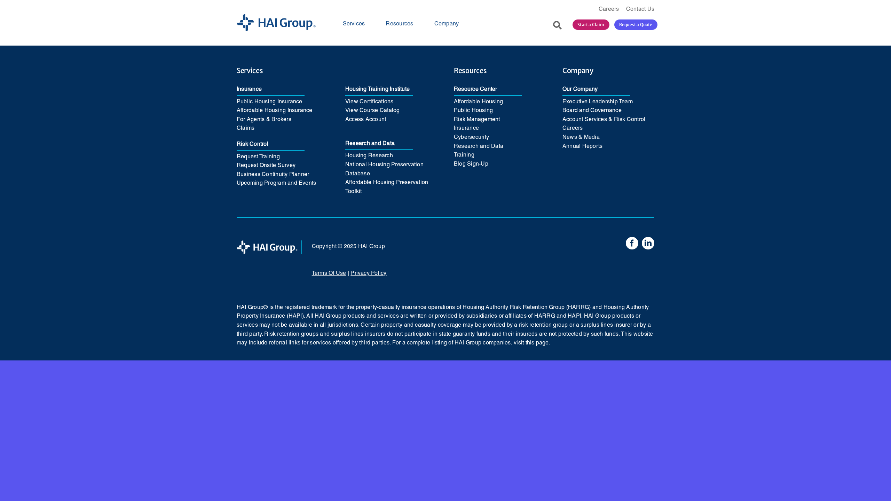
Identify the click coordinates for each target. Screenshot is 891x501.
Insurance (249, 89)
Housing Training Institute (377, 89)
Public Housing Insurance (269, 102)
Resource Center (475, 89)
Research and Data (370, 143)
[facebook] (632, 243)
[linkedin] (648, 243)
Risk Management (477, 119)
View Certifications (369, 102)
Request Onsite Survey (266, 165)
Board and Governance (592, 110)
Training (464, 155)
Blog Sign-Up (471, 164)
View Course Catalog (372, 110)
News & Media (581, 137)
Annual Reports (582, 146)
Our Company (580, 89)
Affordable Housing (478, 102)
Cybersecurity (471, 137)
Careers (572, 128)
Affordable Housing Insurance (275, 110)
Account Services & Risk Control (603, 119)
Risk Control (252, 144)
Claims (245, 128)
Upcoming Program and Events (276, 183)
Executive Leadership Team (597, 102)
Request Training (258, 156)
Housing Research (369, 155)
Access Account (365, 119)
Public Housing (473, 110)
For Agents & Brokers (264, 119)
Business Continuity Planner (273, 174)
